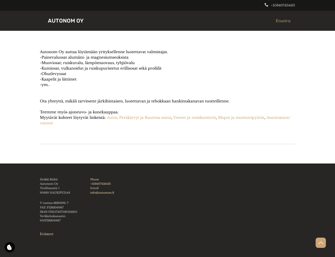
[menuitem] (283, 20)
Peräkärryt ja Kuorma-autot (145, 117)
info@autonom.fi (102, 192)
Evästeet (46, 234)
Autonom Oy (66, 21)
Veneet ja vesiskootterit (194, 117)
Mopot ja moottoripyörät (241, 117)
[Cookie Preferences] (10, 247)
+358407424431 (283, 5)
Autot (112, 117)
